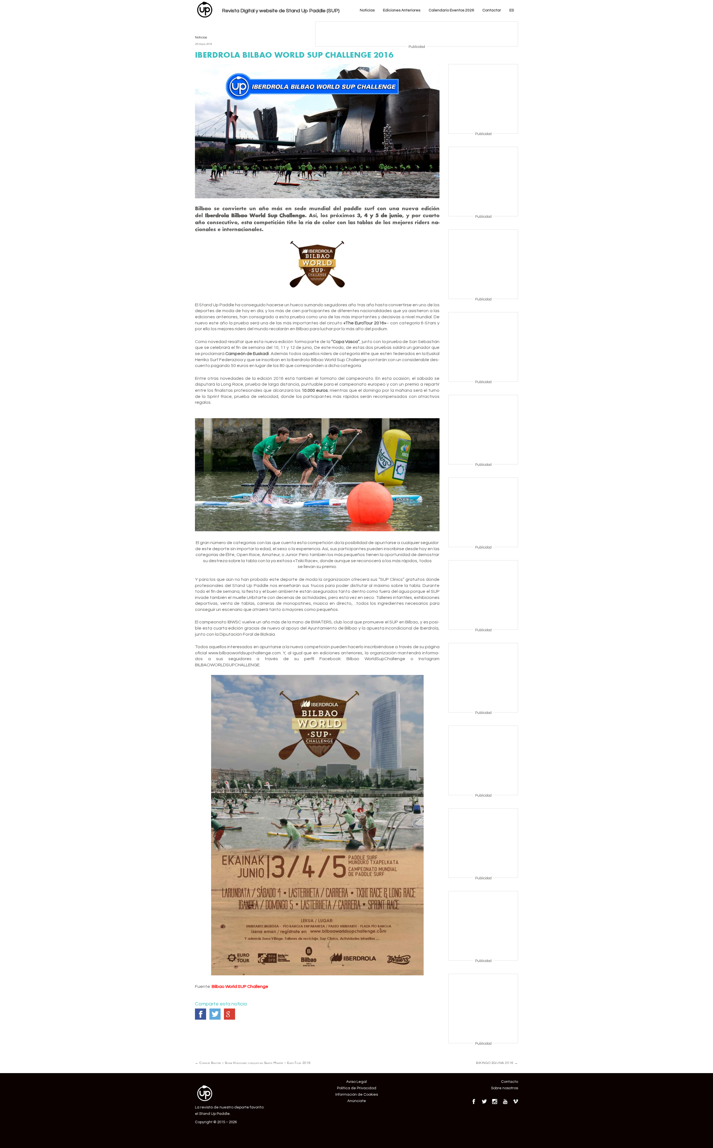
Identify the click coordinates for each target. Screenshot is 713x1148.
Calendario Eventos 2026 (451, 10)
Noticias (367, 10)
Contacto (509, 1082)
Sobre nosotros (504, 1088)
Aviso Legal (356, 1082)
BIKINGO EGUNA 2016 (497, 1062)
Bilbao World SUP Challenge (240, 986)
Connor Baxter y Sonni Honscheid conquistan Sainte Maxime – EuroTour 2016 (253, 1062)
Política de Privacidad (356, 1088)
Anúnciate (356, 1101)
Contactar (491, 10)
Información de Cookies (356, 1094)
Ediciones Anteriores (401, 10)
